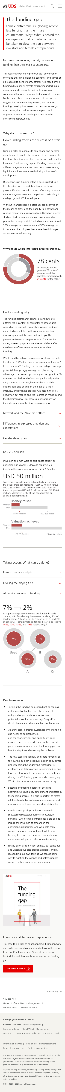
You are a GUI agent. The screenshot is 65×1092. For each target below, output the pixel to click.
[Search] (52, 6)
